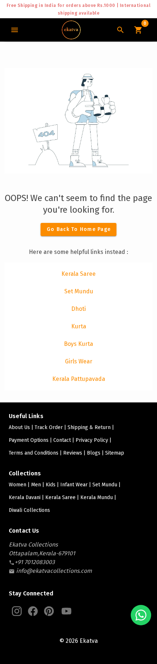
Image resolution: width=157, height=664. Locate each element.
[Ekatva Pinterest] (49, 611)
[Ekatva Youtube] (66, 611)
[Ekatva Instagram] (17, 611)
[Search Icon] (120, 30)
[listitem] (78, 274)
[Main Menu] (14, 30)
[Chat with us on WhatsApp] (141, 615)
